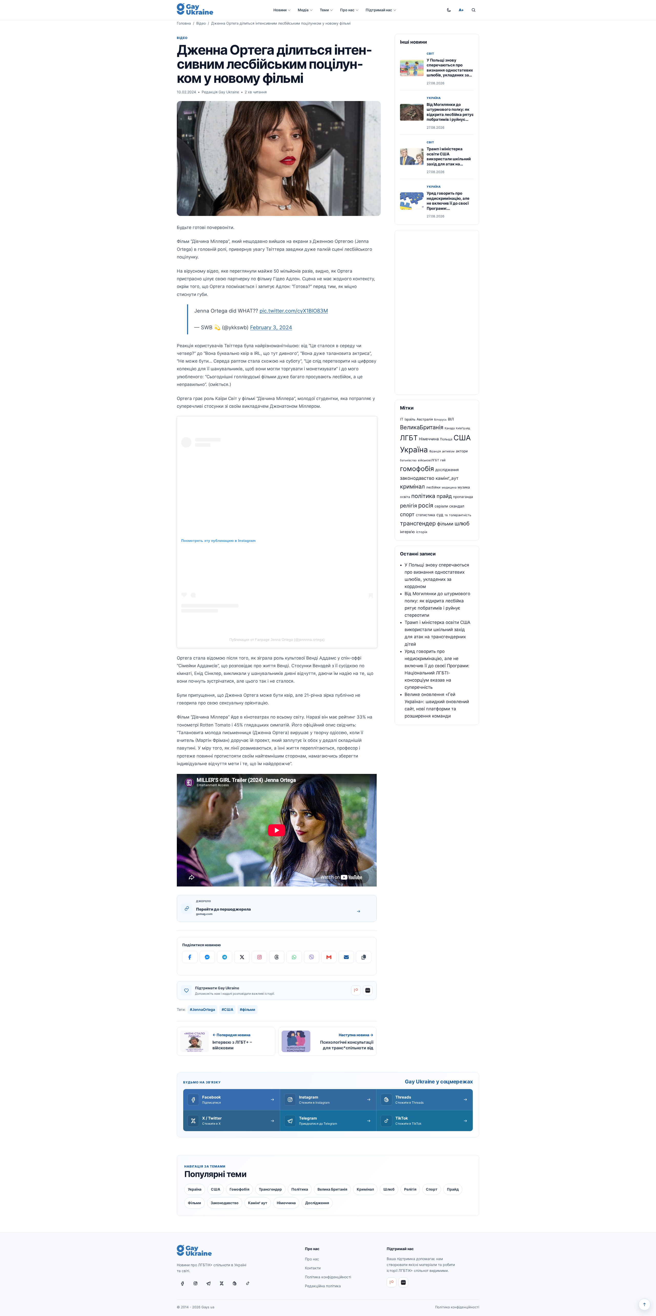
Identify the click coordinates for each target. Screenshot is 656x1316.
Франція (435, 451)
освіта (405, 497)
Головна (184, 23)
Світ (430, 53)
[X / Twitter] (221, 1283)
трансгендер (418, 523)
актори (462, 451)
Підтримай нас (379, 10)
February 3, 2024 (271, 327)
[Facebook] (190, 957)
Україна (434, 98)
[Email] (346, 957)
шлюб (462, 523)
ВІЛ (451, 419)
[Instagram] (259, 957)
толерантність (460, 515)
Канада (450, 428)
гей (443, 460)
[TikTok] (247, 1283)
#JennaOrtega (202, 1009)
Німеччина (429, 439)
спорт (407, 514)
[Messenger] (207, 957)
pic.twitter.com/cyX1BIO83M (294, 311)
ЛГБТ (409, 438)
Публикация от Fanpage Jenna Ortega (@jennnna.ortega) (277, 639)
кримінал (412, 486)
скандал (456, 506)
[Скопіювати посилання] (363, 957)
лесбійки (433, 487)
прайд (444, 496)
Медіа (303, 10)
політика (423, 496)
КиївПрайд (463, 428)
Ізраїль (410, 419)
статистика (425, 515)
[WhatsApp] (294, 957)
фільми (445, 523)
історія (421, 532)
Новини (279, 10)
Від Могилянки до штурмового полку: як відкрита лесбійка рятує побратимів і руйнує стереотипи (450, 114)
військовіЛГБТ (428, 460)
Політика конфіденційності (328, 1277)
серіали (441, 506)
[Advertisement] (437, 312)
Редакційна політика (323, 1286)
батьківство (408, 460)
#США (227, 1009)
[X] (242, 957)
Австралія (425, 419)
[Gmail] (329, 957)
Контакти (313, 1268)
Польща (446, 439)
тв (446, 515)
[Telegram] (224, 957)
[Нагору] (644, 1304)
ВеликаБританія (421, 427)
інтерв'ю (407, 532)
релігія (408, 505)
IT (401, 419)
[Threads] (276, 957)
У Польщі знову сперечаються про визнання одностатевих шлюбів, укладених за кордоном (450, 70)
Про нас (347, 10)
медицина (449, 487)
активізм (448, 451)
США (462, 437)
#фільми (247, 1009)
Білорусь (440, 419)
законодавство (417, 478)
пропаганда (463, 497)
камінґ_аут (447, 478)
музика (464, 487)
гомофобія (417, 469)
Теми (324, 10)
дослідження (447, 469)
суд (439, 514)
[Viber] (311, 957)
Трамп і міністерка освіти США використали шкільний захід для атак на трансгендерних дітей (449, 158)
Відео (201, 23)
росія (425, 505)
